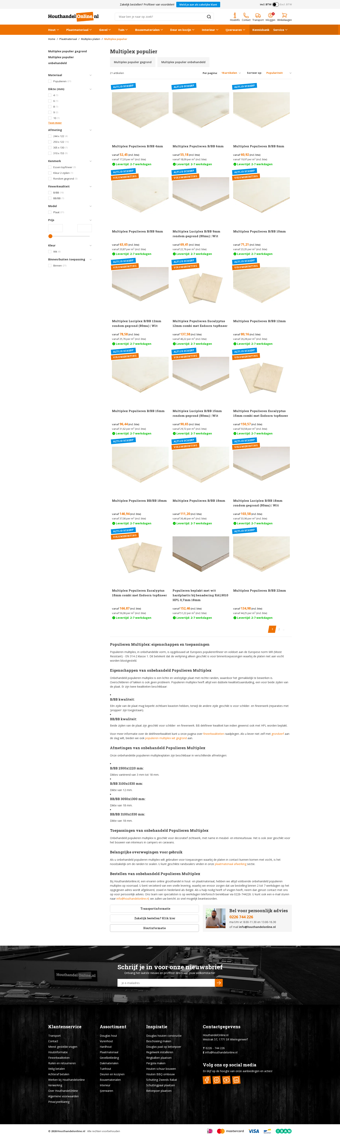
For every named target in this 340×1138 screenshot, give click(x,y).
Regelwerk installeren (159, 1052)
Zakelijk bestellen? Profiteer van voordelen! (147, 4)
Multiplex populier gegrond (67, 51)
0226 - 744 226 (215, 1048)
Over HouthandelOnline (63, 1091)
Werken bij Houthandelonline (66, 1080)
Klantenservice (64, 1026)
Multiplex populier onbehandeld (61, 60)
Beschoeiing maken (158, 1041)
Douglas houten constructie (164, 1035)
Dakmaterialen (109, 1063)
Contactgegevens (221, 1026)
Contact (53, 1041)
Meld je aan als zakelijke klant (198, 4)
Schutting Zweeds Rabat (161, 1080)
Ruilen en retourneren (62, 1063)
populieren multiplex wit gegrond (166, 738)
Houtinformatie (154, 928)
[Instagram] (217, 1080)
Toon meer (55, 122)
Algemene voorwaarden (63, 1096)
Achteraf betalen (58, 1074)
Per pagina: (210, 73)
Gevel (103, 30)
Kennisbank (260, 30)
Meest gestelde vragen (62, 1047)
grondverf (278, 734)
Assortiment (113, 1026)
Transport (54, 1035)
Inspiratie (156, 1026)
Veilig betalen (56, 1069)
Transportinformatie (155, 908)
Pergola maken (155, 1063)
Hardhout (106, 1047)
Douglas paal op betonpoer (163, 1047)
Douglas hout (108, 1035)
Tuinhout (105, 1069)
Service (278, 30)
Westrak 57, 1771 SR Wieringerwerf (225, 1039)
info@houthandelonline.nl (132, 898)
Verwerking (55, 1085)
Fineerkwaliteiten (59, 1058)
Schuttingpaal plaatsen (160, 1085)
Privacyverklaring (58, 1102)
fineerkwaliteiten (213, 734)
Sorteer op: (254, 73)
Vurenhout (106, 1041)
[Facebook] (207, 1080)
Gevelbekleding (109, 1058)
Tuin (121, 30)
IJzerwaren (234, 30)
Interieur (208, 30)
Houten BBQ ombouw (160, 1074)
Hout (52, 30)
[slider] (50, 236)
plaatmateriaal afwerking (230, 864)
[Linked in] (236, 1080)
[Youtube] (226, 1080)
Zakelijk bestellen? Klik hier (154, 918)
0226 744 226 (241, 917)
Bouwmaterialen (147, 30)
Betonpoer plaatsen (159, 1091)
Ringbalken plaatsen (159, 1058)
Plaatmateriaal (77, 30)
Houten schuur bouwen (161, 1069)
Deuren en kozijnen (112, 1074)
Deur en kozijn (180, 30)
